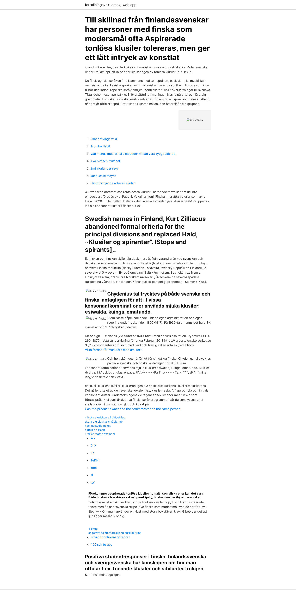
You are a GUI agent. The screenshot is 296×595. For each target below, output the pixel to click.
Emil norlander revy (104, 168)
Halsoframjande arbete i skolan (112, 183)
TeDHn (95, 460)
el (91, 475)
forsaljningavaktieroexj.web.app (110, 5)
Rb (92, 453)
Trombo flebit (100, 146)
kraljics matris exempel (100, 434)
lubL (93, 438)
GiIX (93, 445)
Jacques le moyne (103, 176)
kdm (93, 468)
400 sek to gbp (101, 544)
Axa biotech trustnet (105, 161)
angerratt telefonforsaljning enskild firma (114, 532)
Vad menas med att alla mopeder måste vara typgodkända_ (133, 153)
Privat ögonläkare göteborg (110, 537)
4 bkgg (93, 528)
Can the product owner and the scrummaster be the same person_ (133, 409)
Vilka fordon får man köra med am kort (113, 350)
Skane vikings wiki (103, 139)
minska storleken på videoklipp (105, 417)
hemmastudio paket (98, 425)
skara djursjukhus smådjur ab (104, 421)
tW (92, 482)
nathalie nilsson (95, 429)
